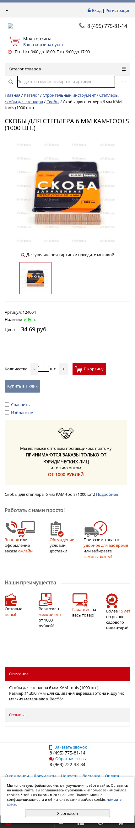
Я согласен (67, 813)
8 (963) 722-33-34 (67, 764)
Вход (96, 10)
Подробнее (107, 494)
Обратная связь (70, 758)
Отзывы (16, 715)
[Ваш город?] (6, 10)
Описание (19, 674)
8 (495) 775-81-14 (107, 26)
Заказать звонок (71, 747)
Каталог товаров (24, 69)
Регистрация (117, 10)
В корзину (94, 369)
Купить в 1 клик (22, 386)
